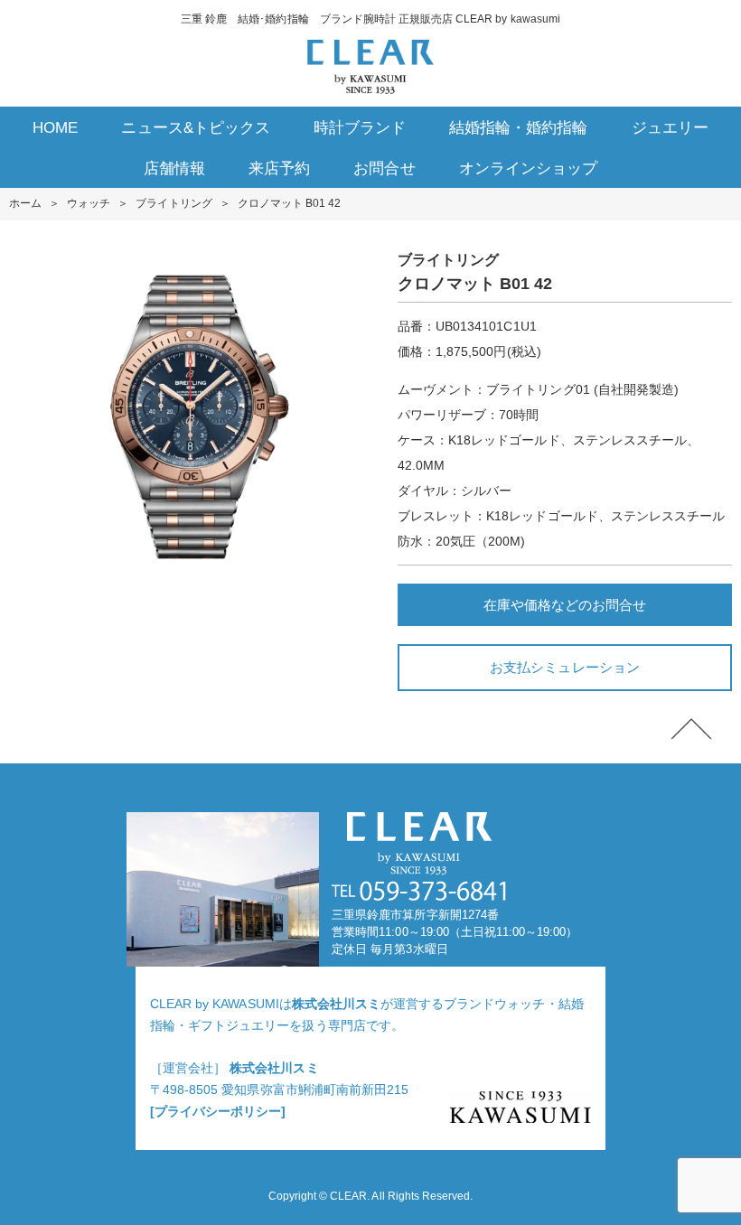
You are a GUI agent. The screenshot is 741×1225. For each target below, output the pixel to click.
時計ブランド (360, 127)
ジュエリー (670, 127)
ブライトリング (173, 203)
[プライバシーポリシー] (218, 1111)
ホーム (25, 203)
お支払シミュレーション (564, 667)
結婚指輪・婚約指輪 (518, 127)
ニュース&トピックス (195, 127)
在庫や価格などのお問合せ (564, 604)
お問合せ (384, 168)
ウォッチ (88, 203)
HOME (55, 127)
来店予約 (279, 168)
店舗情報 (174, 168)
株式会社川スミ (336, 1003)
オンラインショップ (528, 168)
